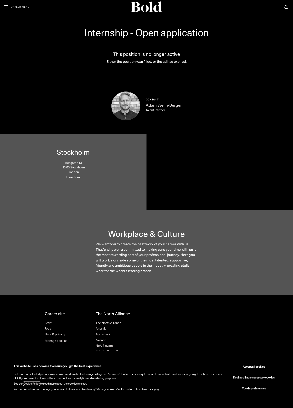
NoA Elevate (104, 346)
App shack (103, 334)
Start (48, 323)
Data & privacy (55, 334)
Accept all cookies (254, 366)
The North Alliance (108, 323)
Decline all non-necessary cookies (254, 377)
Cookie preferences (254, 388)
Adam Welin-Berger (164, 105)
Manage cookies (56, 341)
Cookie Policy (31, 383)
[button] (286, 7)
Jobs (48, 328)
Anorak (101, 328)
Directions (73, 177)
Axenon (101, 340)
